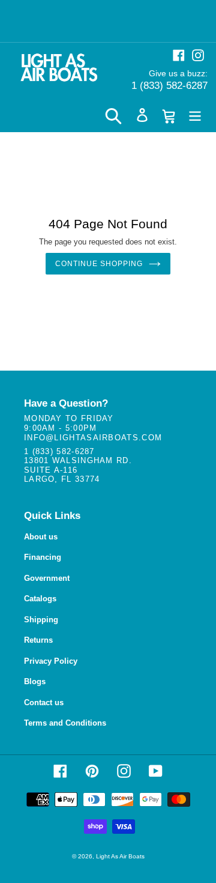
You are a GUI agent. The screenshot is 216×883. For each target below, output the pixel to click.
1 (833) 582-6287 (169, 85)
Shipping (41, 619)
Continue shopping (98, 263)
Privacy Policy (50, 661)
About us (41, 536)
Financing (42, 557)
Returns (38, 640)
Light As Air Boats (120, 856)
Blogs (35, 681)
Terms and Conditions (65, 722)
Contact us (44, 702)
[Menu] (195, 115)
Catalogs (40, 598)
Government (47, 578)
